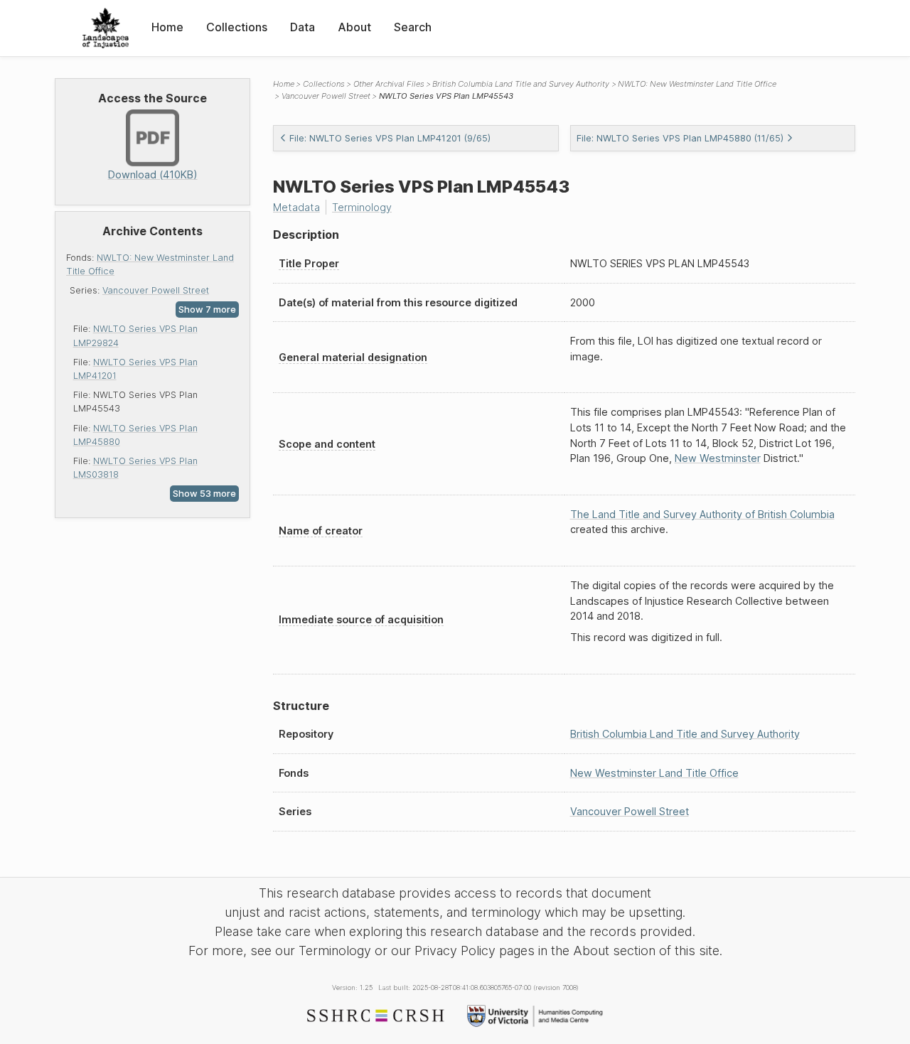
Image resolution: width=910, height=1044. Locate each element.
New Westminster (718, 458)
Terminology (362, 207)
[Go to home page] (105, 28)
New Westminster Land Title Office (654, 773)
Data (302, 27)
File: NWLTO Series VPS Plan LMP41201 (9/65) (390, 138)
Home (167, 27)
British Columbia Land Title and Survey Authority (520, 84)
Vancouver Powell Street (155, 290)
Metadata (296, 207)
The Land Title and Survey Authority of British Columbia (702, 514)
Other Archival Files (388, 84)
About (354, 27)
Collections (236, 27)
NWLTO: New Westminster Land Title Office (697, 84)
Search (413, 27)
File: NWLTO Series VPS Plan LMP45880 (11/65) (680, 138)
